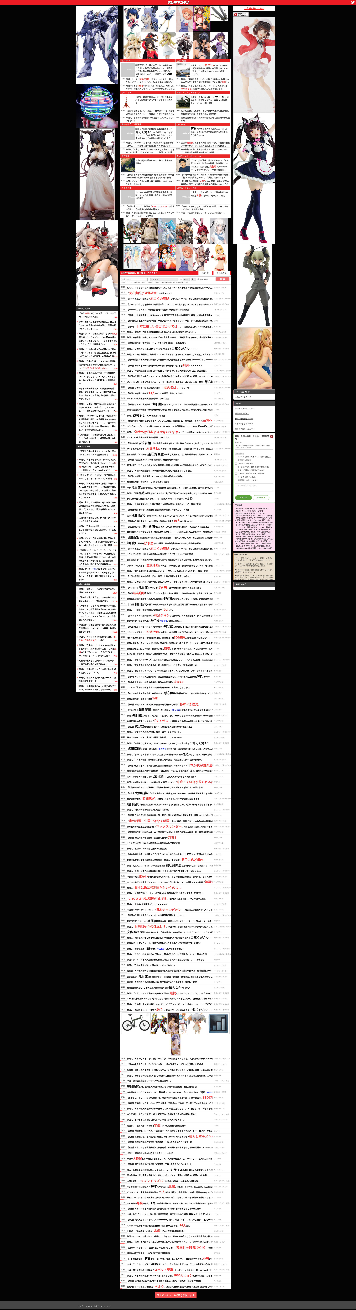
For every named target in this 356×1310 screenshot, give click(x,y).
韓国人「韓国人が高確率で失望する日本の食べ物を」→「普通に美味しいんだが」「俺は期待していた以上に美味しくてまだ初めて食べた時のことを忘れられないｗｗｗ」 (97, 490)
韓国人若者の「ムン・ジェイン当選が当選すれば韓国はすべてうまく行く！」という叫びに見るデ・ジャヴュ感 (175, 643)
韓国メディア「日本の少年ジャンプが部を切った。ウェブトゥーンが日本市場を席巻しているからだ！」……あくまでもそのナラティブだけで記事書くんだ (98, 338)
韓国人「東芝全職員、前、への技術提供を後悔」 (155, 948)
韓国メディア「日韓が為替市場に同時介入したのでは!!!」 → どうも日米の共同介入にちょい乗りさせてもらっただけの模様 (98, 541)
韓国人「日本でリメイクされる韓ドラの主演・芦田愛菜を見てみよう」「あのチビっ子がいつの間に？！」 (173, 1058)
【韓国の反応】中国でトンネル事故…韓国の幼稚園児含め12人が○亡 (160, 521)
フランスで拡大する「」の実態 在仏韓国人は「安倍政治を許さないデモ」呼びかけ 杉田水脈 (175, 565)
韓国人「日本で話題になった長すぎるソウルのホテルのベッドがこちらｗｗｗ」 (97, 688)
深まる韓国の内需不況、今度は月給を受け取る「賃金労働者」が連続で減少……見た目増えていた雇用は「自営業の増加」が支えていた (97, 393)
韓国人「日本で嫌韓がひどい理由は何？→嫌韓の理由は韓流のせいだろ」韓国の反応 (164, 504)
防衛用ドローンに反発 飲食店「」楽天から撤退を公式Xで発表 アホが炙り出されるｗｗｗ (171, 1286)
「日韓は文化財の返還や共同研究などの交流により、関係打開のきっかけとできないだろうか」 (175, 804)
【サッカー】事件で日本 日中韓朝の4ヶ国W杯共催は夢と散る (164, 587)
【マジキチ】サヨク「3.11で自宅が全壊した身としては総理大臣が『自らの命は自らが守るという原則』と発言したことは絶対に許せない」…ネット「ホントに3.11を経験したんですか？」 (97, 613)
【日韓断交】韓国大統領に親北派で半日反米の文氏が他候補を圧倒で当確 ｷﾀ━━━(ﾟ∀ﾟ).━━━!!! (170, 359)
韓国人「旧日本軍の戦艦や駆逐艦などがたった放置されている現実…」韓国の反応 (167, 571)
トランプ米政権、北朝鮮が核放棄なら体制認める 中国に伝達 (153, 843)
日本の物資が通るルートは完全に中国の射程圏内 (148, 1253)
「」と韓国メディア (149, 293)
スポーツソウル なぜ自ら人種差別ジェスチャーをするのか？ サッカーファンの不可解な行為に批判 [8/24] (174, 1264)
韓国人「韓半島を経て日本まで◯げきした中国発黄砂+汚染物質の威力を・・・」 (172, 937)
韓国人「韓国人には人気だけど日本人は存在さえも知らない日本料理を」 (168, 743)
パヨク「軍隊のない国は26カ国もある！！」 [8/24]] (150, 1153)
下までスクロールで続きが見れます (176, 1295)
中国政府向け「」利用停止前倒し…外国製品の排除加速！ (163, 1181)
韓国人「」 (155, 887)
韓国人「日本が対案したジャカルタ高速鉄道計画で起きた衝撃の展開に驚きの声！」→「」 (97, 364)
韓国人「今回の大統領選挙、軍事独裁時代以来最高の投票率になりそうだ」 (160, 470)
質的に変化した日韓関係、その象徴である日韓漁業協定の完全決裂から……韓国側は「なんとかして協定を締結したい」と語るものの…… (97, 507)
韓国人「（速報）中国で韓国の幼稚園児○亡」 (150, 609)
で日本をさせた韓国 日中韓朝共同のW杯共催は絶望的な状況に (164, 543)
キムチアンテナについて (245, 408)
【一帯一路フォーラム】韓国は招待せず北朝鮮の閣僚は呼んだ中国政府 (158, 309)
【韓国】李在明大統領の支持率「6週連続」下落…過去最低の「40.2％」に (159, 1142)
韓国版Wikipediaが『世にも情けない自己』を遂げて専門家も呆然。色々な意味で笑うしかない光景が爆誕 (176, 648)
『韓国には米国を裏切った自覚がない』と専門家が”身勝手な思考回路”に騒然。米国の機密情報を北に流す (173, 315)
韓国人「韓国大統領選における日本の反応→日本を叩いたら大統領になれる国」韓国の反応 (167, 370)
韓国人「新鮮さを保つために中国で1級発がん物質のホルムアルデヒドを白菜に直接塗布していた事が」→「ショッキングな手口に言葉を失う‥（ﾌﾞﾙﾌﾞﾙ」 (205, 82)
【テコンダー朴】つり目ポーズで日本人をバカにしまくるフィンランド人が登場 (97, 477)
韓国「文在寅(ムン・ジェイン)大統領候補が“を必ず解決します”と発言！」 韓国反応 (172, 865)
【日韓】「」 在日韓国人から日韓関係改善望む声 (171, 326)
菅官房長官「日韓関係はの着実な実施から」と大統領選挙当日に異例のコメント (169, 454)
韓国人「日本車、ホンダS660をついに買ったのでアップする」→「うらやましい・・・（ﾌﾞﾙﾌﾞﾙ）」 (171, 1004)
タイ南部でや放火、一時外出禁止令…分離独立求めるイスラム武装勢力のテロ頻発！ (170, 1203)
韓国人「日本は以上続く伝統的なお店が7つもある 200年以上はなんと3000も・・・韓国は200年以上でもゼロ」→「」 (98, 407)
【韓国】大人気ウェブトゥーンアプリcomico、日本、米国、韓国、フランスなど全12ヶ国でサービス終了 (173, 1219)
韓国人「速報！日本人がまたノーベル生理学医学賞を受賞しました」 (97, 679)
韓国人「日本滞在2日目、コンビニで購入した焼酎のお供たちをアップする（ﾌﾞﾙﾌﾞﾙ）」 (165, 893)
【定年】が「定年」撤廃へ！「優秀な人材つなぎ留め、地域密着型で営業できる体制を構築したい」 (177, 793)
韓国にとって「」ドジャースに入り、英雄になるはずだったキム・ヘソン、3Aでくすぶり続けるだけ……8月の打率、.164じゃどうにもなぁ (150, 82)
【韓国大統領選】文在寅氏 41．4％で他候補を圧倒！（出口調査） (157, 343)
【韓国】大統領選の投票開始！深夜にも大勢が (152, 837)
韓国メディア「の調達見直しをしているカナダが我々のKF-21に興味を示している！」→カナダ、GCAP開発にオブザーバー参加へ (98, 574)
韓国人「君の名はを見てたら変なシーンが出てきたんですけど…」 (156, 1119)
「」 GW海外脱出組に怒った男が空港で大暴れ (166, 898)
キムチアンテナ (158, 2)
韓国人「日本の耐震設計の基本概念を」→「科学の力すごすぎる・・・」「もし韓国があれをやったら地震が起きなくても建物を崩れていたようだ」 (154, 135)
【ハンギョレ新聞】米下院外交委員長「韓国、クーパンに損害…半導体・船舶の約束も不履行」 (153, 195)
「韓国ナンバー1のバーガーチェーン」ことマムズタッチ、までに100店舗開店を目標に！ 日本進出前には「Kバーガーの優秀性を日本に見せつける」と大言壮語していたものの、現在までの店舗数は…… (98, 557)
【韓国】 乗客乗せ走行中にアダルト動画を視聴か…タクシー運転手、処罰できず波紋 (164, 1280)
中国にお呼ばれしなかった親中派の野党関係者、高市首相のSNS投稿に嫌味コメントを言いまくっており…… (174, 1214)
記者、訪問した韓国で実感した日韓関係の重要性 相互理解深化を (162, 1086)
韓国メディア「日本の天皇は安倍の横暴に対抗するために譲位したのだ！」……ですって (165, 959)
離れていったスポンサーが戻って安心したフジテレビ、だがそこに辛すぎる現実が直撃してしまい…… (171, 1197)
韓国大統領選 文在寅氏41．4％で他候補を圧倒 (148, 481)
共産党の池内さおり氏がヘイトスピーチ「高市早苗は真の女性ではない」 (96, 662)
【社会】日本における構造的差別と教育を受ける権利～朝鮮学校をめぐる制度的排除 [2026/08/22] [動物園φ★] (176, 1147)
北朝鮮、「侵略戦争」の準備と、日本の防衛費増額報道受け (156, 1125)
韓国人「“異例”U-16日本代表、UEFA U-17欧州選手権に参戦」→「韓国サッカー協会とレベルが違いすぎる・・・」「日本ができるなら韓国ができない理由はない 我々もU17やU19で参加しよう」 (98, 422)
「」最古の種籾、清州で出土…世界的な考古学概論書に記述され (175, 821)
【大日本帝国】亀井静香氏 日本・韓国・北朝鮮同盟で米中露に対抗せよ (159, 576)
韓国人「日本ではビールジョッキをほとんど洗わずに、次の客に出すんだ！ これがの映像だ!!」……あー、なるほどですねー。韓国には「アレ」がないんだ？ (97, 464)
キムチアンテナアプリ (244, 424)
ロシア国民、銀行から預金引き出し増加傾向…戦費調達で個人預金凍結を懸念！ (162, 1114)
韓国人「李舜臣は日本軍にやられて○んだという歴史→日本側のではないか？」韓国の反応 (169, 754)
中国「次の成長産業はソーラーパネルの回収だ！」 (203, 213)
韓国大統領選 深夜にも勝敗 (142, 698)
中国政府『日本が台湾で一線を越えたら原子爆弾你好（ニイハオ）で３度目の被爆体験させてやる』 (97, 628)
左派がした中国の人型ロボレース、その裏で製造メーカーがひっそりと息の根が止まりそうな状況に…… (177, 1158)
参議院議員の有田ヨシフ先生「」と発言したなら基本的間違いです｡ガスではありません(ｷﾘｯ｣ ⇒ (177, 721)
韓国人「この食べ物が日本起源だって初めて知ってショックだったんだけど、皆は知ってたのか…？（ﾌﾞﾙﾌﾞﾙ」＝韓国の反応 (97, 352)
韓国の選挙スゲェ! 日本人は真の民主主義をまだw (158, 987)
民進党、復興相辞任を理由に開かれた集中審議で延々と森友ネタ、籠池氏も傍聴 (162, 982)
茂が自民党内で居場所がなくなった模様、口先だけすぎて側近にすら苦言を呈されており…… (209, 132)
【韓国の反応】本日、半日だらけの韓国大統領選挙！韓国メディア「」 (178, 765)
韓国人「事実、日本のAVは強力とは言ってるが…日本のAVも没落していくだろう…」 (164, 870)
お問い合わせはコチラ (244, 418)
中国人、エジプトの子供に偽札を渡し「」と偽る (97, 638)
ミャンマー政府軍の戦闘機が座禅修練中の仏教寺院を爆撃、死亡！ (159, 1225)
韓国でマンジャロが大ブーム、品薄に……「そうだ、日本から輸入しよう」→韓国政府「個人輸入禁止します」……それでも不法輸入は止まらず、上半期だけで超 (153, 71)
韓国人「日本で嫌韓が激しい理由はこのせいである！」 (151, 965)
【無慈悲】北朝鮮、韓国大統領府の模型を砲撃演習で (155, 682)
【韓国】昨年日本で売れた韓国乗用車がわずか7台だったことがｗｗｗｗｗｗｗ (164, 365)
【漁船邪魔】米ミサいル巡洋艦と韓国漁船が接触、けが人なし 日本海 (158, 509)
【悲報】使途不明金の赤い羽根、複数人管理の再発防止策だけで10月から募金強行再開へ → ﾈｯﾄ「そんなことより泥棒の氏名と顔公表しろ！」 (205, 184)
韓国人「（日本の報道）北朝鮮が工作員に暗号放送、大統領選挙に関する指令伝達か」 (165, 759)
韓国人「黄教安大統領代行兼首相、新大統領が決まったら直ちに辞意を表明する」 (163, 665)
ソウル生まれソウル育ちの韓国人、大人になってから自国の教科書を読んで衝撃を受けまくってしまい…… (97, 325)
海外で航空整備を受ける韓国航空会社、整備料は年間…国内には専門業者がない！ (168, 637)
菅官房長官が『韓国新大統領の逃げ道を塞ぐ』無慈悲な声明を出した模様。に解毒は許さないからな (171, 559)
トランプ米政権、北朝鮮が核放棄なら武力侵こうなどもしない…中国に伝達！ (161, 554)
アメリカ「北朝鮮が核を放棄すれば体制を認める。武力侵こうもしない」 (159, 687)
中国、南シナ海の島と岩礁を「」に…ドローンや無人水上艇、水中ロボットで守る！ (173, 1269)
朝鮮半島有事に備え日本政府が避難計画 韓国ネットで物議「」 (166, 859)
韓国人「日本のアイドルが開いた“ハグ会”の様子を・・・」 (162, 348)
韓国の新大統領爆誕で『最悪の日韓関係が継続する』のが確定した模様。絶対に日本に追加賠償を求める (176, 598)
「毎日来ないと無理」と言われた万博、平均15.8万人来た (97, 315)
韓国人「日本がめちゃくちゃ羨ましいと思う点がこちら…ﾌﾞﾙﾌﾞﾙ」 (97, 671)
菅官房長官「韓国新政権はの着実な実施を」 (155, 621)
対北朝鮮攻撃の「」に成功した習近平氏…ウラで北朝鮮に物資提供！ (163, 798)
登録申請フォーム (242, 413)
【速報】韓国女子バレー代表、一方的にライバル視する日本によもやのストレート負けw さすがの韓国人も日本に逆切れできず (150, 114)
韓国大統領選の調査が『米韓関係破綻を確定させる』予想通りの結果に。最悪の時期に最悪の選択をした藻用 (174, 409)
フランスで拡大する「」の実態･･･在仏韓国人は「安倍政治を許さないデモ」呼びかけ (170, 448)
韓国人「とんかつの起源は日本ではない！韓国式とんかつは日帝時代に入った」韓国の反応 (167, 954)
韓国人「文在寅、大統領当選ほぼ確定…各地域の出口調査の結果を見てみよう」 (162, 331)
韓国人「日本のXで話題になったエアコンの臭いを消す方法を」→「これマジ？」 (98, 530)
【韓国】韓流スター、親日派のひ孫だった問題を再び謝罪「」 (163, 704)
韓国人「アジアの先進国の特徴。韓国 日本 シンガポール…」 (155, 731)
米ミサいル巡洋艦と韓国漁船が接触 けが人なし (148, 398)
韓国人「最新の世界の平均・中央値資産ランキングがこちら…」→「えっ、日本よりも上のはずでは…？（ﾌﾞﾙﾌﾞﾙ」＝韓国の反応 (97, 378)
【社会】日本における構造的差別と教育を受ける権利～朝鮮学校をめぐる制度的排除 (164, 1208)
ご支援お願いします (254, 8)
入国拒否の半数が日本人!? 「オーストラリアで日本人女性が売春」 (97, 519)
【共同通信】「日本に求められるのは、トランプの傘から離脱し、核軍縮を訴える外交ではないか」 (97, 438)
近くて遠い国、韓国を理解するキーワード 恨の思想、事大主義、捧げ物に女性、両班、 (172, 382)
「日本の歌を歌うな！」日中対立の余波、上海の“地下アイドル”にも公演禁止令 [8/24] (165, 1064)
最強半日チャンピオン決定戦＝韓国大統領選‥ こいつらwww (154, 737)
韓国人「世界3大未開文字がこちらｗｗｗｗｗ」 (148, 904)
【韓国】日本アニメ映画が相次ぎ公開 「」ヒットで (158, 387)
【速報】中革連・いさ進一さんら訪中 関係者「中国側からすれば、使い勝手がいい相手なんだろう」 (171, 1103)
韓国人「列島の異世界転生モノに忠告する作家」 (148, 809)
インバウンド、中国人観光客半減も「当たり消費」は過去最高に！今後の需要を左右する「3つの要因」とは (176, 1192)
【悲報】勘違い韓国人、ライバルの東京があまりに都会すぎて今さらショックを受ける (153, 99)
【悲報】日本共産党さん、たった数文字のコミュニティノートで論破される (97, 453)
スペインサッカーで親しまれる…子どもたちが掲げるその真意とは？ (161, 776)
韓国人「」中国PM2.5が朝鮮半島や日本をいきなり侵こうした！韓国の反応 (175, 926)
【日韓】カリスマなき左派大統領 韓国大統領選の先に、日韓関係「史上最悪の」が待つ (168, 676)
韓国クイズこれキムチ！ (245, 429)
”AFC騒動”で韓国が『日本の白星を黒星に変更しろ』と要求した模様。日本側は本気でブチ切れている (176, 487)
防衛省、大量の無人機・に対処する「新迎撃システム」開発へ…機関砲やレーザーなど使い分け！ (210, 100)
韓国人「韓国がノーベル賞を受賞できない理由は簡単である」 (97, 591)
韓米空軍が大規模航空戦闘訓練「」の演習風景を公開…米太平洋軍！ (169, 826)
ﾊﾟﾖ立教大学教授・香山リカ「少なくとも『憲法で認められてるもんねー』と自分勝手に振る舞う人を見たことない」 (178, 998)
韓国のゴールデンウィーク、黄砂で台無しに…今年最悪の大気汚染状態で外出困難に (164, 943)
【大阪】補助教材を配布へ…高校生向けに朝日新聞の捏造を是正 (159, 726)
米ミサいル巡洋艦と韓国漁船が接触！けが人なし (148, 437)
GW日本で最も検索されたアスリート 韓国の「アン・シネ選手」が (160, 498)
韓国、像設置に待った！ (147, 415)
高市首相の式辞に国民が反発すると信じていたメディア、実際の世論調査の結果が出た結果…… (168, 1175)
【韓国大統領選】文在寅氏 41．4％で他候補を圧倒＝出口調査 (155, 476)
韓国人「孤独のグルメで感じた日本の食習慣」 (147, 848)
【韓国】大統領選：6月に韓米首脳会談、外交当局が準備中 (153, 459)
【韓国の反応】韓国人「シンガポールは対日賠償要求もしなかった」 (157, 915)
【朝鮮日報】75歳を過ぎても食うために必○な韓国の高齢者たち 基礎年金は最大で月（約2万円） (178, 421)
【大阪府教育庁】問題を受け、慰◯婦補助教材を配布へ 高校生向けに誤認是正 (168, 526)
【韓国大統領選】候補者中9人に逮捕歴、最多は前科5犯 (155, 393)
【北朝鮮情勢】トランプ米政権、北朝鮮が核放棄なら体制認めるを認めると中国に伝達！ (166, 787)
